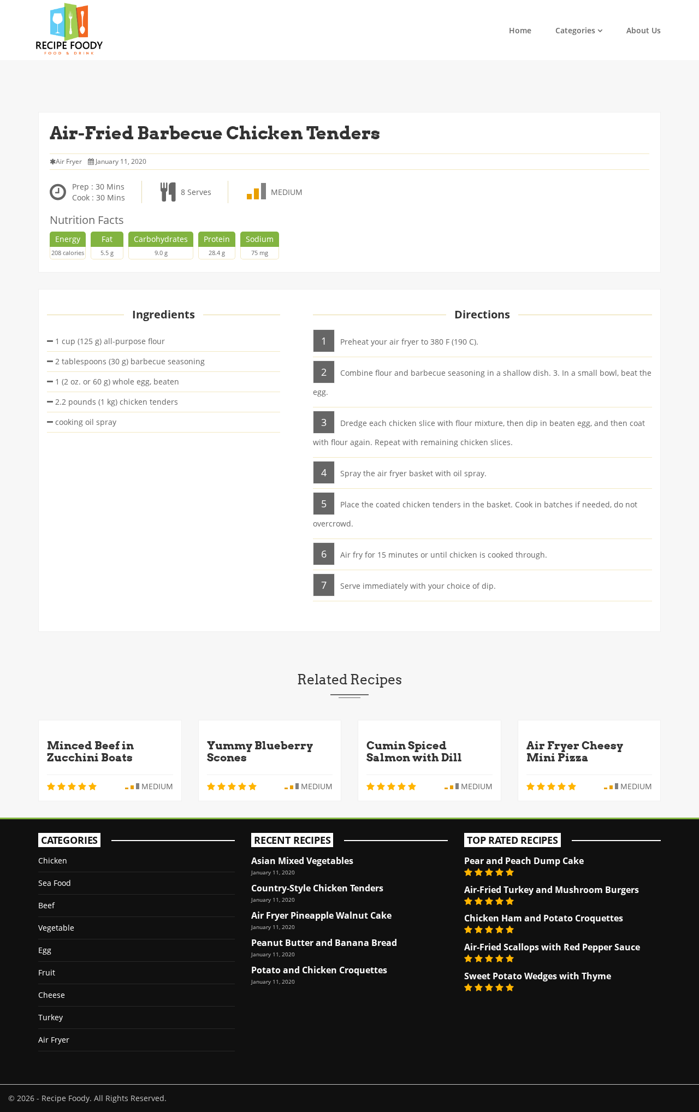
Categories (575, 30)
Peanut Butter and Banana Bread (324, 943)
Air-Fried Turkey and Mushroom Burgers (551, 890)
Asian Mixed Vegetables (302, 861)
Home (520, 30)
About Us (643, 30)
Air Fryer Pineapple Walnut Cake (321, 915)
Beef (46, 905)
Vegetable (56, 927)
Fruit (46, 972)
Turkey (50, 1017)
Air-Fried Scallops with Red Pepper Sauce (552, 947)
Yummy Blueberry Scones (260, 751)
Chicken (52, 860)
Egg (44, 950)
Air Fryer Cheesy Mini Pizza (574, 751)
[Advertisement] (349, 84)
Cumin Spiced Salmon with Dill (414, 751)
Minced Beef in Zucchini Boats (90, 751)
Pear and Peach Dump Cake (524, 861)
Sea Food (54, 883)
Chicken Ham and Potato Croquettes (543, 918)
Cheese (51, 995)
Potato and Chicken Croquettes (319, 970)
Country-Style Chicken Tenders (317, 888)
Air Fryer (53, 1039)
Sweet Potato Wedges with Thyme (537, 976)
